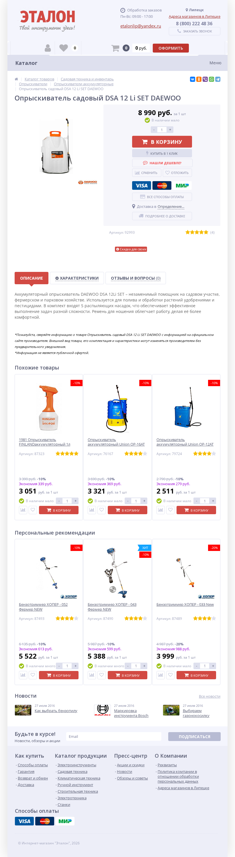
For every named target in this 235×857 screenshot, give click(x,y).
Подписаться (194, 736)
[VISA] (141, 185)
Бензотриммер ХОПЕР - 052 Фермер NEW (43, 607)
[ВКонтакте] (192, 79)
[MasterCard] (161, 185)
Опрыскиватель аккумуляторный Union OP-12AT (185, 442)
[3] (197, 232)
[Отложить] (33, 510)
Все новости (209, 696)
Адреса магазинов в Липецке (194, 16)
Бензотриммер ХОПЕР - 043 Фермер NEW (112, 607)
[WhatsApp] (211, 79)
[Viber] (205, 79)
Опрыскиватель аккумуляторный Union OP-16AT (116, 442)
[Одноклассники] (198, 79)
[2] (192, 232)
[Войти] (47, 48)
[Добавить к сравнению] (23, 510)
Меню (215, 62)
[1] (187, 232)
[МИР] (182, 185)
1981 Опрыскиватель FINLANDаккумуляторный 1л (44, 442)
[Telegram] (217, 79)
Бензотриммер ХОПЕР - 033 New (185, 604)
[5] (206, 232)
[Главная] (16, 79)
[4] (201, 232)
